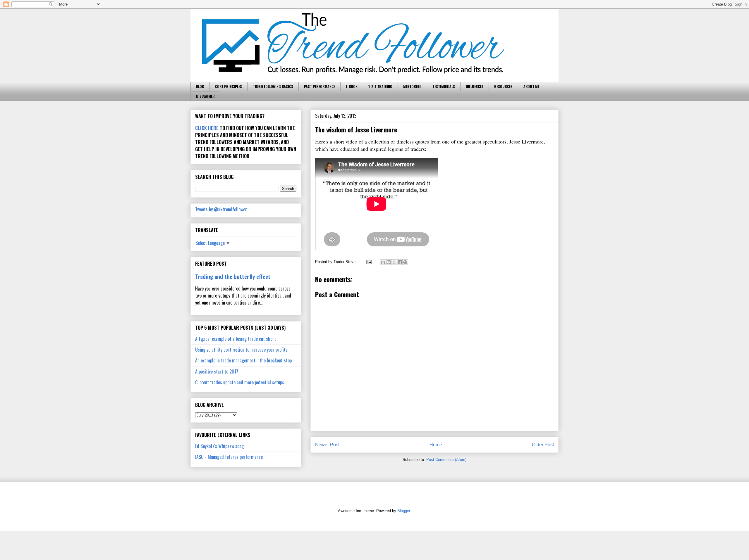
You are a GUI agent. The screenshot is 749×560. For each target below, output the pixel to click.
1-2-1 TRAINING (380, 86)
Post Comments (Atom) (446, 459)
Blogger (403, 511)
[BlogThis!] (388, 262)
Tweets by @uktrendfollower (221, 209)
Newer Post (327, 444)
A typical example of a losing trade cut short (235, 338)
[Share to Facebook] (400, 262)
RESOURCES (503, 86)
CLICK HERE (207, 128)
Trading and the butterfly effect (232, 276)
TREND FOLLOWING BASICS (273, 86)
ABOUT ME (531, 86)
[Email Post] (368, 262)
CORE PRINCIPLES (228, 86)
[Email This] (383, 262)
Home (436, 444)
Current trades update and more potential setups (239, 382)
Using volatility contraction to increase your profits (241, 349)
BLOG (200, 86)
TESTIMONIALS (443, 86)
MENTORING (412, 86)
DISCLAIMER (205, 96)
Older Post (543, 444)
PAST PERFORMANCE (319, 86)
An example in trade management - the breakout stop (243, 360)
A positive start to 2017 (216, 371)
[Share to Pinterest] (405, 262)
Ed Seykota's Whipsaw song (219, 446)
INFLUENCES (474, 86)
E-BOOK (352, 86)
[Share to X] (394, 262)
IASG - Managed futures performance (229, 456)
